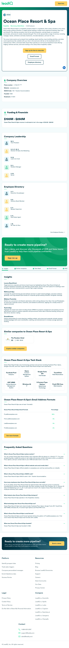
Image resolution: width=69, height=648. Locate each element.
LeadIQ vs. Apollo (40, 601)
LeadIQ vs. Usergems (42, 615)
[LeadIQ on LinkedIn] (64, 644)
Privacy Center (40, 588)
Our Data (38, 584)
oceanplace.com (35, 468)
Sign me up (12, 258)
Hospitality (31, 497)
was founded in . (18, 525)
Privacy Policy (6, 598)
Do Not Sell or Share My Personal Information (16, 608)
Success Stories (7, 577)
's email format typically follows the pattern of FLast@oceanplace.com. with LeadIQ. (33, 515)
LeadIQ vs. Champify (42, 619)
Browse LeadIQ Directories (44, 570)
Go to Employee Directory (56, 232)
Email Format (34, 56)
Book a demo (56, 543)
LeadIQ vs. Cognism (41, 608)
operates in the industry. (21, 496)
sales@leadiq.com (27, 636)
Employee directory (34, 62)
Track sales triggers (8, 567)
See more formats (12, 435)
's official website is (32, 467)
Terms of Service (7, 605)
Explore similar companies (15, 348)
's (25, 475)
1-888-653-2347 (26, 629)
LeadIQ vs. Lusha (40, 605)
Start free (61, 3)
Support (37, 574)
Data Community (40, 581)
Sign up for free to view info (34, 50)
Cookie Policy (6, 601)
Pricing (37, 563)
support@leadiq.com (27, 633)
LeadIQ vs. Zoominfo (42, 598)
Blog (36, 567)
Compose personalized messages (12, 570)
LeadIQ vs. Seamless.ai (42, 612)
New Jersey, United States (17, 25)
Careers (37, 577)
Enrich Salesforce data (9, 574)
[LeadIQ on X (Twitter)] (63, 644)
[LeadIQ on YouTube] (66, 644)
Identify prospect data (9, 563)
